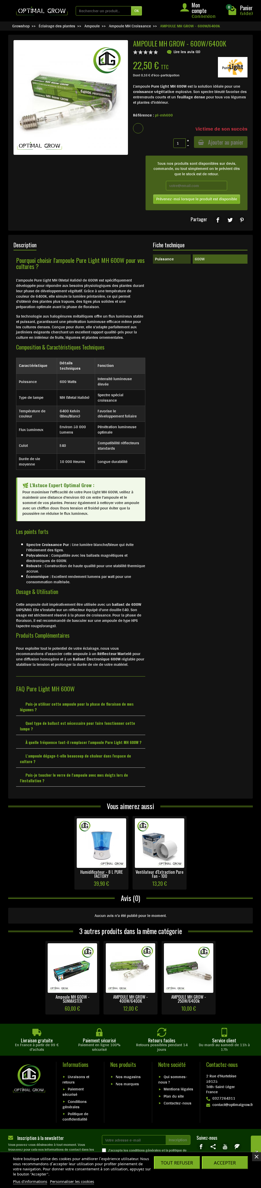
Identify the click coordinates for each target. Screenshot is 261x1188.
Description (25, 245)
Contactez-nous (177, 1103)
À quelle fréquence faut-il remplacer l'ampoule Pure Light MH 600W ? (83, 742)
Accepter (225, 1163)
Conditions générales (74, 1104)
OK (136, 10)
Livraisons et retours (75, 1079)
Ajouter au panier (225, 142)
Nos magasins (128, 1076)
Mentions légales (178, 1089)
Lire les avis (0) (187, 51)
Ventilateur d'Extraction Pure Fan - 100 (160, 874)
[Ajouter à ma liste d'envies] (138, 128)
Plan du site (174, 1096)
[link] (217, 219)
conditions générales (145, 1150)
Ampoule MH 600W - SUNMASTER (72, 999)
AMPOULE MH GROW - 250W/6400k (188, 999)
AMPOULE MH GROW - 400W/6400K (130, 999)
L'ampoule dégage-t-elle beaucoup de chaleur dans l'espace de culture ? (75, 758)
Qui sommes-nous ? (172, 1079)
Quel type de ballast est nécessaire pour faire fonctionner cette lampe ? (77, 725)
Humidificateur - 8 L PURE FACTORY (101, 874)
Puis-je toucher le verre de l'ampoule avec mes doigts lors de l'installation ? (74, 777)
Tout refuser (177, 1163)
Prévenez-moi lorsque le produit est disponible (196, 199)
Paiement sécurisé (73, 1091)
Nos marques (127, 1084)
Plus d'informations (30, 1181)
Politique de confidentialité (75, 1116)
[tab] (80, 706)
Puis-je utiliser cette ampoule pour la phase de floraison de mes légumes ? (77, 706)
